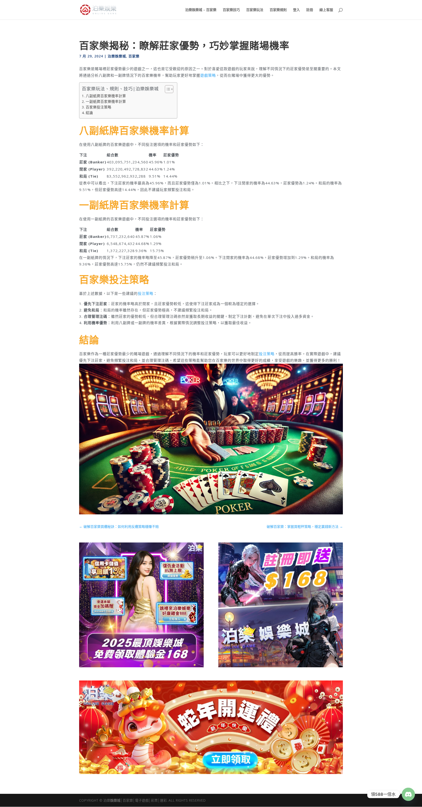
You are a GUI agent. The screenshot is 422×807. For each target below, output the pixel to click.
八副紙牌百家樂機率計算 (106, 96)
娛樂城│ (116, 800)
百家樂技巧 (231, 10)
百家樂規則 (278, 10)
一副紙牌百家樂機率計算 (106, 101)
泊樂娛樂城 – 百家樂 (200, 10)
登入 (296, 10)
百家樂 (133, 56)
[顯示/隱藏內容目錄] (166, 89)
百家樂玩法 (254, 10)
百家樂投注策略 (98, 107)
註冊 (309, 10)
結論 (89, 112)
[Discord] (408, 794)
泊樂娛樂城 (117, 56)
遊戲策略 (208, 75)
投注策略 (145, 293)
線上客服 (326, 10)
